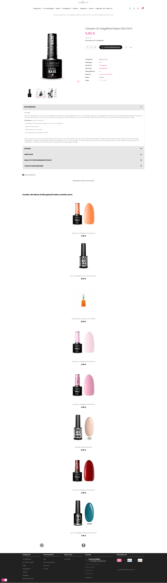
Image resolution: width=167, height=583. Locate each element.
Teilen (99, 80)
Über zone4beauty (49, 562)
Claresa (101, 77)
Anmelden (67, 559)
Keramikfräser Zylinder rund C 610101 (83, 319)
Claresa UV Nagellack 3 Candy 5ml (83, 233)
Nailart (24, 565)
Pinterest (105, 80)
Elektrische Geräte (28, 578)
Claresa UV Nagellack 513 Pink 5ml (83, 404)
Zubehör (25, 572)
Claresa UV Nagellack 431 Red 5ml (83, 490)
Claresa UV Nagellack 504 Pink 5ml (83, 362)
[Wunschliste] (138, 8)
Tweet (102, 80)
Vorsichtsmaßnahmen (33, 166)
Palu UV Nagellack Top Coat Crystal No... (83, 276)
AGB (44, 559)
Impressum (88, 577)
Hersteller (28, 154)
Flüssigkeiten (26, 569)
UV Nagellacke (27, 559)
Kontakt (45, 569)
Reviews (27, 148)
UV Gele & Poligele (28, 562)
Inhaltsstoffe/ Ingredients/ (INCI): (38, 160)
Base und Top (103, 59)
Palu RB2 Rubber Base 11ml (83, 447)
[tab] (83, 107)
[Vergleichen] (131, 47)
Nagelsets (26, 575)
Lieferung (46, 565)
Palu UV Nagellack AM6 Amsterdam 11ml (83, 533)
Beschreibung (30, 107)
